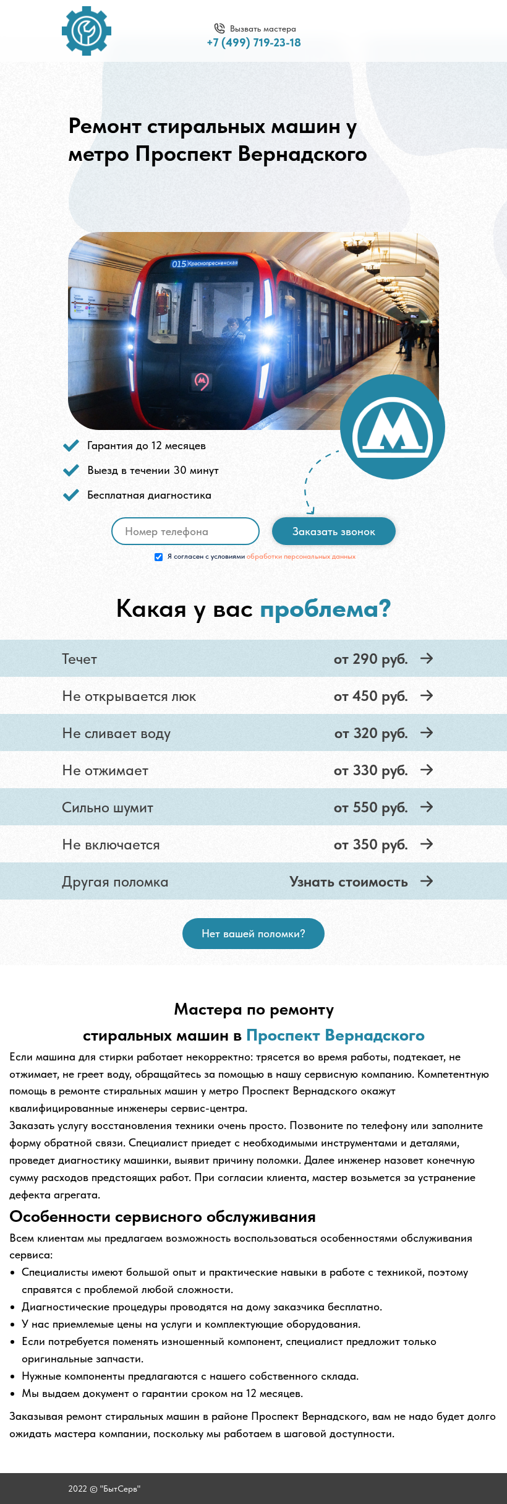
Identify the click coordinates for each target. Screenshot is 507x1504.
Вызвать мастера (263, 28)
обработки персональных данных (301, 556)
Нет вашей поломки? (253, 933)
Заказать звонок (333, 531)
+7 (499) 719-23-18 (254, 42)
